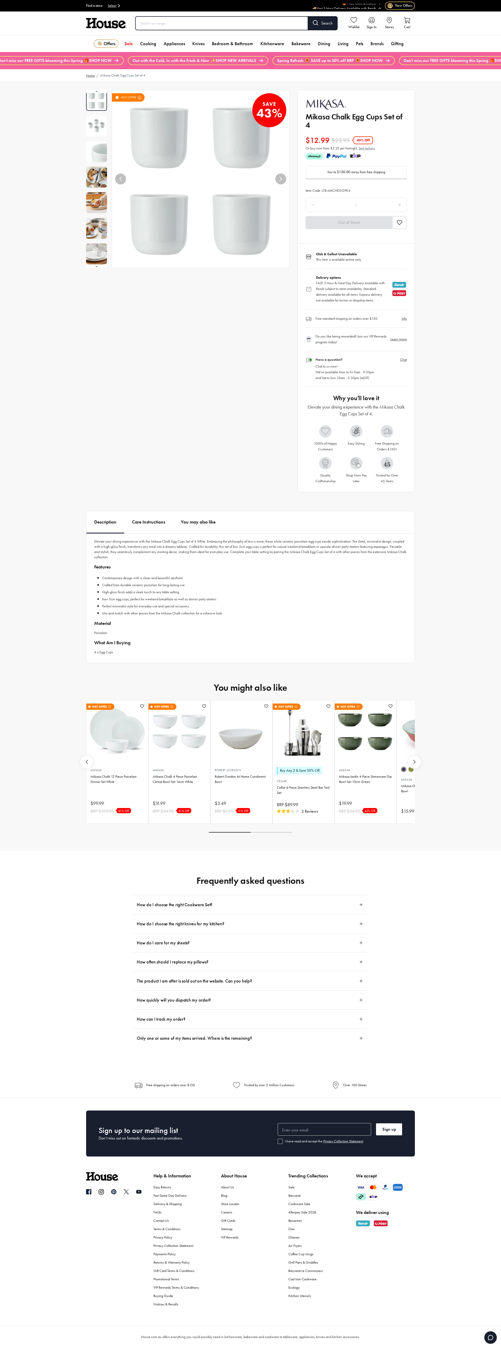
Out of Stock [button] (349, 222)
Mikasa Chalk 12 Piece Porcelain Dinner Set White (114, 779)
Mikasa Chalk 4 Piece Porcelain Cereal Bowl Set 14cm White (175, 779)
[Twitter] (126, 1191)
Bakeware (301, 44)
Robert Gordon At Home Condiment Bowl (240, 779)
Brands (377, 44)
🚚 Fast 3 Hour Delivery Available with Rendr (344, 6)
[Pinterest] (113, 1191)
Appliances (174, 44)
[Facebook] (88, 1192)
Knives (198, 44)
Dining (324, 44)
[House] (106, 23)
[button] (120, 178)
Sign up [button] (389, 1129)
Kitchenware (272, 44)
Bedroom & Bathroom (232, 44)
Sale (128, 44)
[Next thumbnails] (96, 266)
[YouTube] (138, 1191)
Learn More (398, 339)
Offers (109, 44)
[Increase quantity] (386, 204)
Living (343, 44)
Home (90, 75)
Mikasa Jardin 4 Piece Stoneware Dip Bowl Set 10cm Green (365, 779)
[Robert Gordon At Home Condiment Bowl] (241, 731)
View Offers (400, 5)
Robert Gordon (228, 770)
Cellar (282, 781)
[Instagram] (101, 1192)
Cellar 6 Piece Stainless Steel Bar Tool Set (303, 790)
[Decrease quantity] (326, 204)
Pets (359, 44)
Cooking (148, 44)
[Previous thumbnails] (96, 91)
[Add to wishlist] (142, 706)
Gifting (397, 44)
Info (404, 318)
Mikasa (96, 770)
